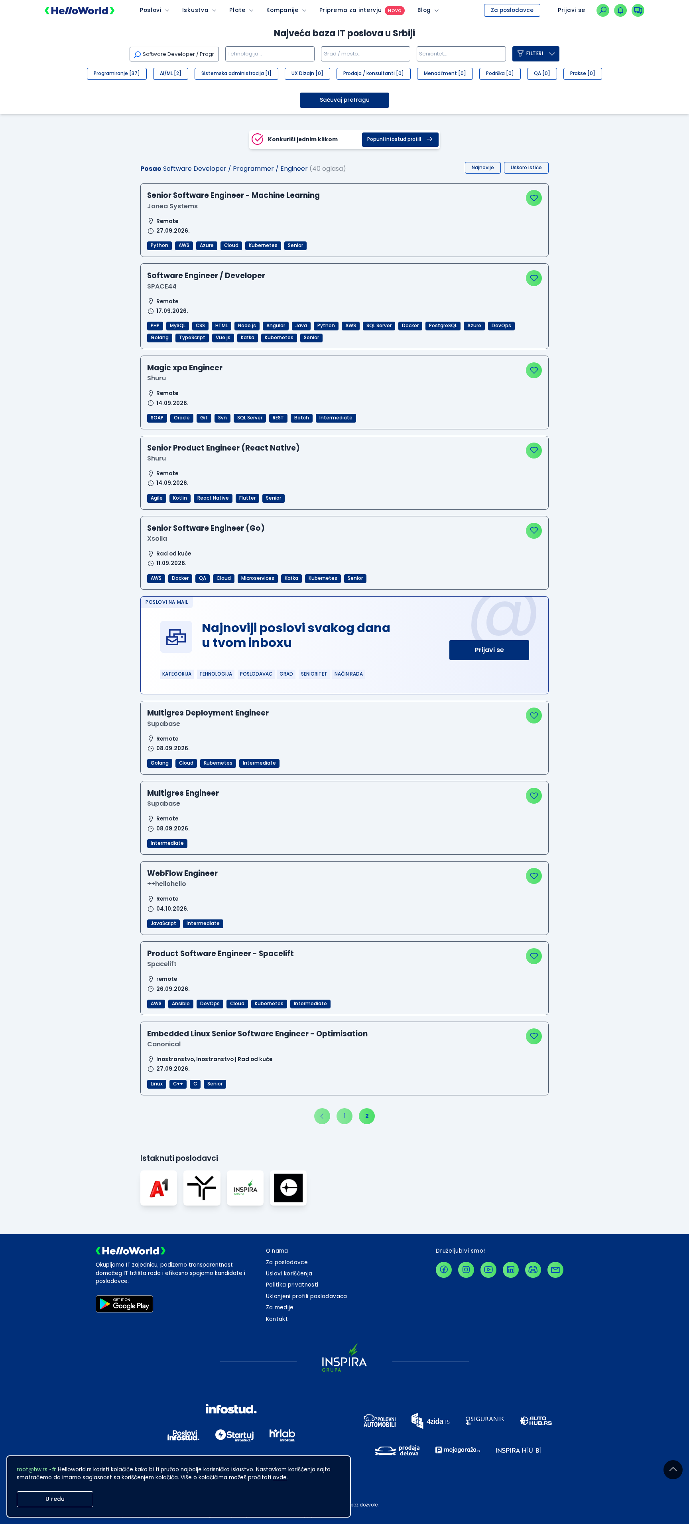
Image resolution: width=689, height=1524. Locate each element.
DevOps (501, 325)
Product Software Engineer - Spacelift (220, 953)
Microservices (257, 578)
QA (202, 578)
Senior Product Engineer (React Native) (223, 448)
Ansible (181, 1003)
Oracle (182, 418)
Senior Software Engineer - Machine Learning (233, 195)
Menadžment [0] (445, 73)
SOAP (157, 418)
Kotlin (180, 498)
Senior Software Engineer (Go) (206, 528)
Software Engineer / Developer (206, 275)
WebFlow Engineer (182, 873)
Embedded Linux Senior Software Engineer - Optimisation (257, 1033)
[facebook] (444, 1270)
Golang (160, 337)
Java (301, 325)
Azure (207, 245)
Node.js (247, 325)
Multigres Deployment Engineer (208, 713)
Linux (157, 1084)
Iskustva (195, 10)
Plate (237, 10)
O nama (277, 1251)
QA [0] (542, 73)
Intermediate (335, 418)
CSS (200, 325)
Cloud (231, 245)
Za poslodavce (512, 10)
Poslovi (150, 10)
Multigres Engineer (183, 793)
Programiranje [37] (117, 73)
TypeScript (192, 337)
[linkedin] (511, 1270)
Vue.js (223, 337)
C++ (178, 1084)
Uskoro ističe (526, 167)
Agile (157, 498)
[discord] (533, 1270)
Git (204, 418)
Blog (424, 10)
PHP (155, 325)
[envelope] (555, 1270)
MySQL (177, 325)
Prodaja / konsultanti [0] (373, 73)
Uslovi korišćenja (289, 1273)
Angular (275, 325)
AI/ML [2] (170, 73)
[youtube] (488, 1270)
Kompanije (282, 10)
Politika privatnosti (292, 1285)
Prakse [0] (582, 73)
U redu (55, 1499)
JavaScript (163, 923)
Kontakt (277, 1319)
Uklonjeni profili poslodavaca (306, 1296)
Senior (295, 245)
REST (278, 418)
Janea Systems (172, 206)
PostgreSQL (443, 325)
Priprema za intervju (350, 10)
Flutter (247, 498)
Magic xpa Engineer (184, 367)
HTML (221, 325)
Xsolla (157, 538)
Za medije (280, 1307)
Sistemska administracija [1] (236, 73)
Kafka (247, 337)
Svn (222, 418)
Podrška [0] (500, 73)
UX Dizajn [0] (307, 73)
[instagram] (466, 1270)
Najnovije (483, 167)
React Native (213, 498)
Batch (301, 418)
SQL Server (379, 325)
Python (159, 245)
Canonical (164, 1044)
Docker (410, 325)
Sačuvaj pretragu (345, 100)
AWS (184, 245)
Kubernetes (263, 245)
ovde (280, 1477)
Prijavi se (489, 649)
